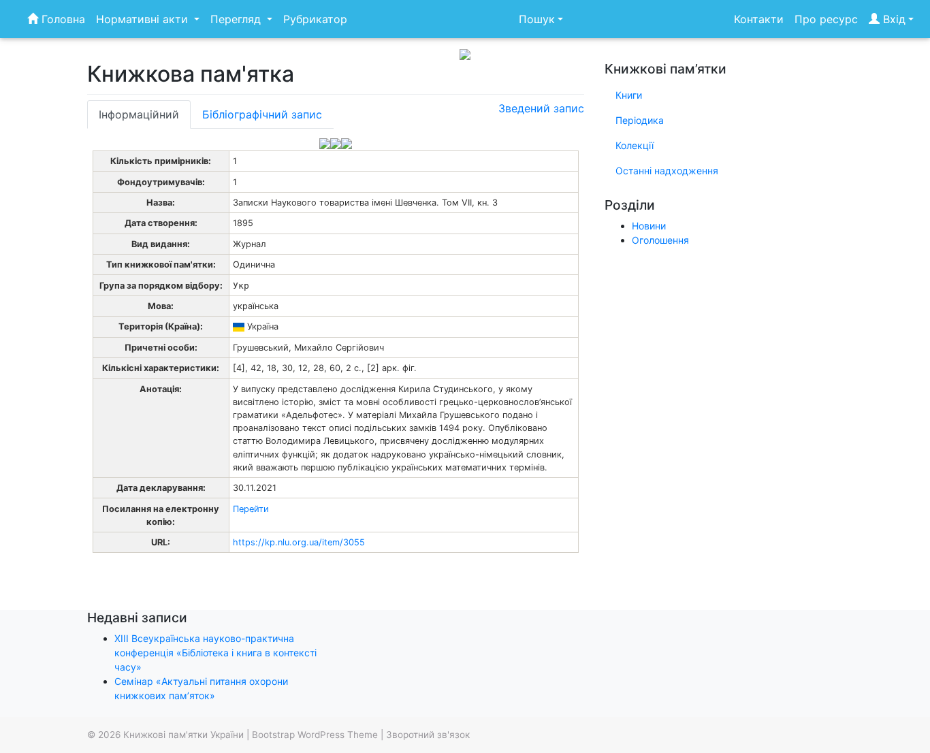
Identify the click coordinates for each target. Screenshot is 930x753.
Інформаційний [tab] (139, 114)
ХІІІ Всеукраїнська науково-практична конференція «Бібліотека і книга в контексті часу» (215, 652)
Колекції (634, 145)
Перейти (251, 509)
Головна (61, 19)
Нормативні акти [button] (143, 19)
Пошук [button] (537, 19)
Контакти (759, 19)
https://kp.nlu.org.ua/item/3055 (299, 542)
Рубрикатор (315, 19)
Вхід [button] (892, 19)
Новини (649, 225)
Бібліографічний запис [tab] (262, 114)
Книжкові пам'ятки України (183, 734)
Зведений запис (541, 108)
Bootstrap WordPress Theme (315, 734)
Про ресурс (826, 19)
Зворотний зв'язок (428, 734)
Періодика (639, 120)
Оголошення (660, 240)
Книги (628, 95)
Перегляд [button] (237, 19)
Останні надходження (666, 170)
